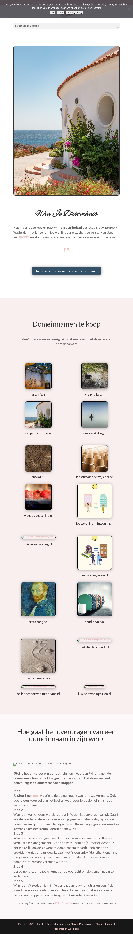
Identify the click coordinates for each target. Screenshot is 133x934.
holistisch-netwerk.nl (38, 678)
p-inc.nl (39, 924)
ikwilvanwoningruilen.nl (94, 694)
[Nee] (128, 9)
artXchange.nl (38, 622)
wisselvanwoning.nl (38, 544)
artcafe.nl (38, 394)
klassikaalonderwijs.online (94, 477)
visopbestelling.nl (94, 433)
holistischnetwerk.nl (94, 647)
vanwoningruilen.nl (94, 575)
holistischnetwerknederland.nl (38, 694)
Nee (60, 12)
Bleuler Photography (82, 924)
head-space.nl (94, 622)
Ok (52, 12)
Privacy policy (74, 12)
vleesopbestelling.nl (38, 515)
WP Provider (63, 903)
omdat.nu (38, 477)
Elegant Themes (105, 924)
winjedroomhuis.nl (38, 433)
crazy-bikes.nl (94, 394)
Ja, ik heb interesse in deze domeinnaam (66, 271)
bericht (24, 237)
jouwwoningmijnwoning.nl (94, 523)
